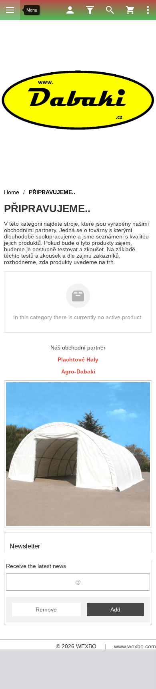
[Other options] (148, 10)
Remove (46, 609)
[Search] (110, 10)
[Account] (70, 10)
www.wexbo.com (135, 646)
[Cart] (130, 10)
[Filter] (90, 10)
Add (115, 609)
